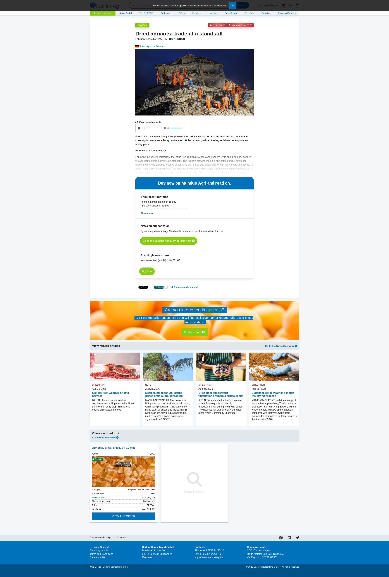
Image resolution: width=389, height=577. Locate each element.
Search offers (194, 492)
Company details (99, 550)
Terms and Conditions (101, 554)
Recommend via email (185, 287)
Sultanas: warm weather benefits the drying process (273, 394)
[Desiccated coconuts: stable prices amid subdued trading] (168, 367)
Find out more (193, 332)
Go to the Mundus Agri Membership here (167, 240)
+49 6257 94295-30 (213, 550)
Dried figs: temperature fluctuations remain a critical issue (220, 394)
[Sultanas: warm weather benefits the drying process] (274, 367)
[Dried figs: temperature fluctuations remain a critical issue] (221, 367)
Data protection (98, 557)
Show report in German (151, 46)
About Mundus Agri (101, 537)
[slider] (153, 128)
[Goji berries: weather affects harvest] (115, 367)
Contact (121, 537)
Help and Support (99, 547)
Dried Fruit (142, 25)
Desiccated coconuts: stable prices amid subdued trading (164, 394)
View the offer (123, 516)
